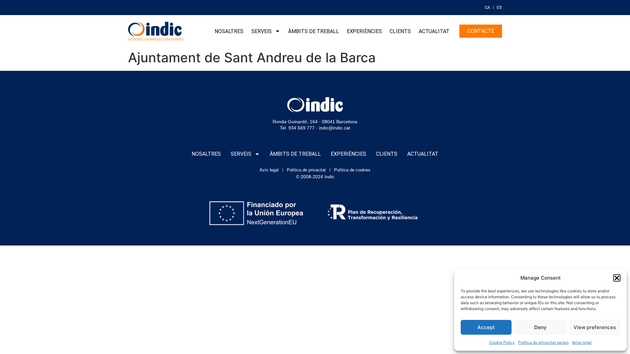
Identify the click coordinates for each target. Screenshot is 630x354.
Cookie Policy (502, 342)
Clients (399, 31)
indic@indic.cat (334, 127)
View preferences (595, 327)
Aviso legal (582, 342)
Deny (540, 327)
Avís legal (269, 169)
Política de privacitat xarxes (543, 342)
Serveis (261, 31)
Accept (486, 327)
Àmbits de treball (313, 31)
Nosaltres (229, 31)
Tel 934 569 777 (297, 127)
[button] (617, 278)
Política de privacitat (306, 169)
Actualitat (434, 31)
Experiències (364, 31)
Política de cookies (352, 169)
